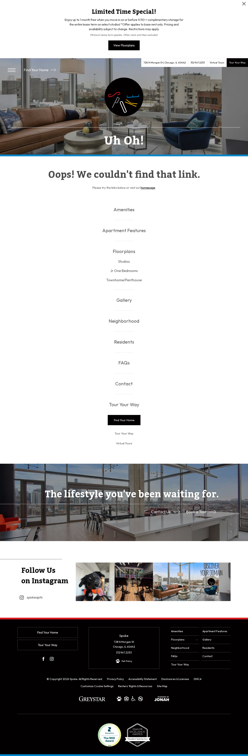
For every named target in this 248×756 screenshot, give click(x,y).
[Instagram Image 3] (172, 582)
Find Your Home (36, 70)
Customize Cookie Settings (97, 686)
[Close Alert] (244, 4)
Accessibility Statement (142, 679)
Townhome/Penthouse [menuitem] (124, 280)
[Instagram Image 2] (134, 582)
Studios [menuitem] (124, 261)
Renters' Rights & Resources (135, 686)
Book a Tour (196, 511)
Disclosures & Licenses (175, 679)
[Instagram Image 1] (95, 582)
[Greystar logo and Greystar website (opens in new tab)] (92, 700)
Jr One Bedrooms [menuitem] (124, 271)
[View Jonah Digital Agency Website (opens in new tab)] (161, 699)
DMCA (198, 679)
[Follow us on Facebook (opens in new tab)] (43, 659)
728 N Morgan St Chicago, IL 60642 (124, 644)
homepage (148, 188)
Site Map (162, 686)
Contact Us (161, 511)
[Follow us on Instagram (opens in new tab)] (52, 659)
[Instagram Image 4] (211, 582)
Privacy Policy (115, 679)
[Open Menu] (12, 70)
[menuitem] (124, 209)
